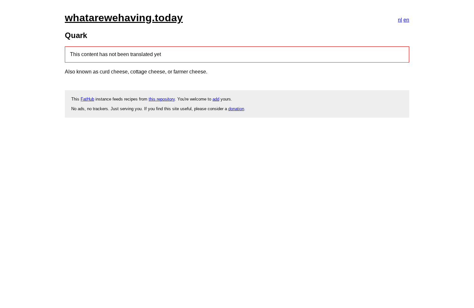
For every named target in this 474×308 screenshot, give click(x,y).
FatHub (87, 99)
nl (400, 20)
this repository (162, 99)
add (215, 99)
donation (236, 108)
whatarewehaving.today (124, 18)
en (406, 20)
